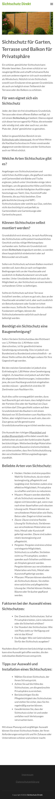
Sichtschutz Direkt (16, 4)
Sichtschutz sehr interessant (16, 139)
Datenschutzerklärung (27, 781)
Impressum (27, 774)
